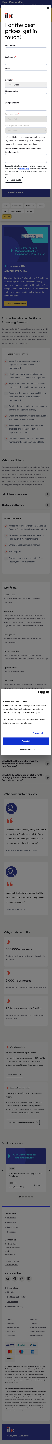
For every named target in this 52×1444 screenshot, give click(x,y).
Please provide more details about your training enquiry (23, 150)
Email (7, 68)
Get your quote (14, 180)
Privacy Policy (24, 169)
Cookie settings (24, 749)
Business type (11, 114)
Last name (10, 57)
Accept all (26, 741)
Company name (12, 103)
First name (10, 45)
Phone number (11, 91)
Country (8, 80)
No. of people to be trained (17, 125)
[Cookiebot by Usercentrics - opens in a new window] (38, 692)
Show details (38, 733)
